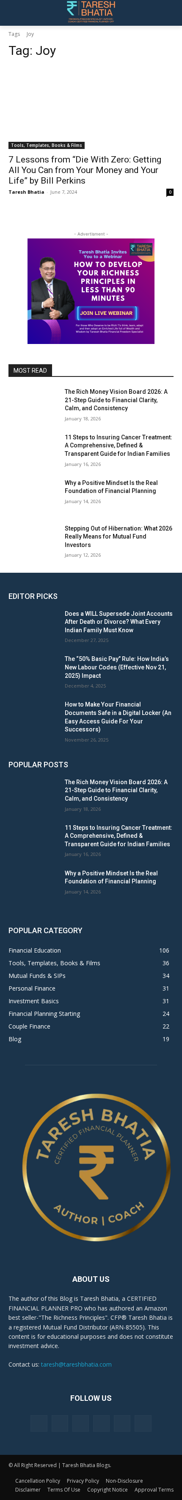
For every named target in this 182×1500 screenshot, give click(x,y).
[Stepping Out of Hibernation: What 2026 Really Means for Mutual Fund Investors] (33, 542)
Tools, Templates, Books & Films (46, 145)
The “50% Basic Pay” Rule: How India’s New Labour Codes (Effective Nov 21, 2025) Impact (117, 667)
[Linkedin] (80, 1423)
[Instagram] (60, 1423)
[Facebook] (38, 1423)
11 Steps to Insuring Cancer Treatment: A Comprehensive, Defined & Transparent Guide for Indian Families (118, 445)
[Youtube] (143, 1423)
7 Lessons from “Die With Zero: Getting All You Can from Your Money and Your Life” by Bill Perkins (84, 170)
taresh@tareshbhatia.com (76, 1364)
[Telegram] (101, 1423)
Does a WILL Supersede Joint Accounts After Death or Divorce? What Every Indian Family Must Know (119, 622)
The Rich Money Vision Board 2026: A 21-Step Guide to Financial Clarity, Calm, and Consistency (116, 400)
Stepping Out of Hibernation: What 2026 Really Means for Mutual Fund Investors (118, 536)
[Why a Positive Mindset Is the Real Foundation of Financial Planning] (33, 496)
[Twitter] (122, 1423)
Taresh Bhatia (26, 192)
